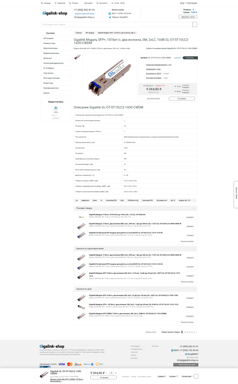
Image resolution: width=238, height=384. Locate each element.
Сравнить (161, 376)
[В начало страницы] (196, 376)
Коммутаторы (49, 43)
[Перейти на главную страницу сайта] (55, 13)
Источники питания (52, 78)
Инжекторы (48, 83)
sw (77, 200)
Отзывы (133, 376)
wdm (122, 200)
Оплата (75, 3)
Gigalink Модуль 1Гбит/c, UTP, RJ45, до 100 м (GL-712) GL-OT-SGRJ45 (117, 215)
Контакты (103, 3)
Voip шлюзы (48, 73)
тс (101, 200)
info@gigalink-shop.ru (187, 360)
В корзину (182, 99)
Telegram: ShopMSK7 (119, 17)
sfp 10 (173, 200)
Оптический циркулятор (53, 63)
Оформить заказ (188, 17)
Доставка (88, 3)
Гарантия (61, 3)
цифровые (85, 200)
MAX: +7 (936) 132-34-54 (121, 13)
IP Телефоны (49, 68)
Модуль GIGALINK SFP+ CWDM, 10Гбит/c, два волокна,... (66, 380)
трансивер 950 (147, 200)
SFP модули (48, 38)
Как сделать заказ (144, 376)
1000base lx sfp (133, 200)
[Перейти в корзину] (180, 11)
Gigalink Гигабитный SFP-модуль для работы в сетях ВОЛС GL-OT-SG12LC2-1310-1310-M (126, 233)
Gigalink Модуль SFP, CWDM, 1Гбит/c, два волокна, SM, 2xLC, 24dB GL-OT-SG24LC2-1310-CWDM (127, 314)
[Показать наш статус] (56, 112)
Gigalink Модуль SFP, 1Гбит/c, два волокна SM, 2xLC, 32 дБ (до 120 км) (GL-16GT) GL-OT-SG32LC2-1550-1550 (133, 295)
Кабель (47, 93)
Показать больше (187, 241)
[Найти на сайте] (195, 24)
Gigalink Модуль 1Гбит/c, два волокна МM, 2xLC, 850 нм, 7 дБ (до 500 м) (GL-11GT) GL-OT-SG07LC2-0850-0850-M (135, 224)
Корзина (172, 376)
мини (95, 200)
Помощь (47, 3)
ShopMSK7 (192, 354)
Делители (48, 58)
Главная (79, 33)
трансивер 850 (111, 200)
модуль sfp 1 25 (184, 200)
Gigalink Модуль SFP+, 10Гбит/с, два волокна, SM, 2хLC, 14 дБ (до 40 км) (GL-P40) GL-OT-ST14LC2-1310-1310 (133, 304)
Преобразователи (51, 88)
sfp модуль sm (162, 200)
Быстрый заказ (153, 99)
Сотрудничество (137, 349)
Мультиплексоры (51, 48)
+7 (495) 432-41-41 (84, 9)
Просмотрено (186, 376)
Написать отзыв (151, 332)
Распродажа (135, 346)
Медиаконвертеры (51, 53)
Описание (125, 376)
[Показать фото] (77, 57)
